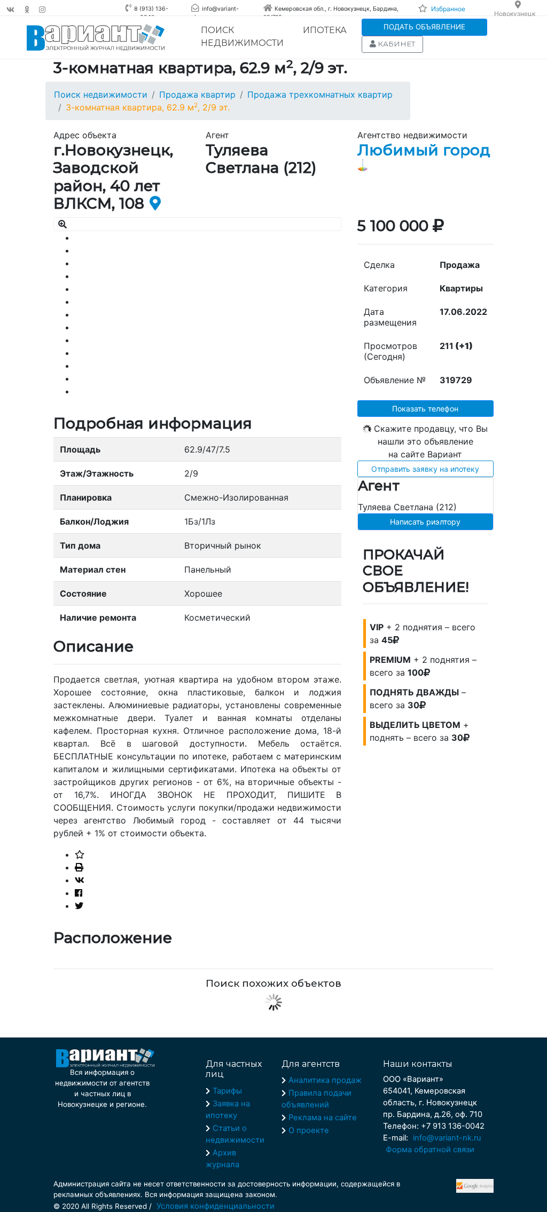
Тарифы (227, 1091)
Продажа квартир (197, 94)
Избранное (448, 9)
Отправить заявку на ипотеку (425, 468)
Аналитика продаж (325, 1080)
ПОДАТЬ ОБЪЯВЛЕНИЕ (424, 26)
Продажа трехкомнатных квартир (320, 94)
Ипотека (325, 30)
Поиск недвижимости (242, 36)
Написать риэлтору (425, 521)
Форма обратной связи (430, 1149)
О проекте (308, 1130)
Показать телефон (425, 408)
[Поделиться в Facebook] (78, 893)
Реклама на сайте (322, 1117)
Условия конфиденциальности (216, 1206)
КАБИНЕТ (395, 43)
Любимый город (423, 150)
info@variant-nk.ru (447, 1138)
